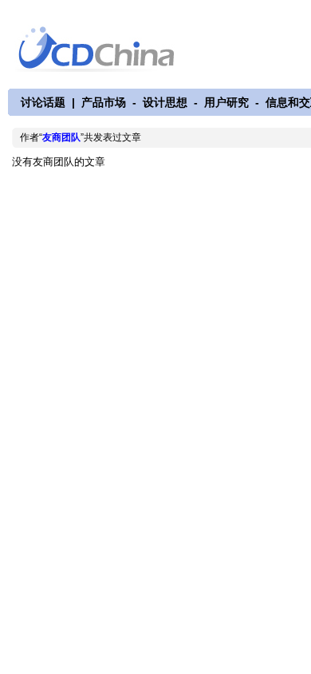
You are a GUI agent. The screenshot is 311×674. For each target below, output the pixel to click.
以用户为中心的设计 (106, 49)
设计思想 (165, 102)
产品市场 (103, 102)
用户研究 (226, 102)
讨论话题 (43, 102)
